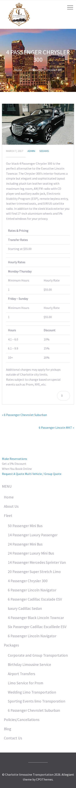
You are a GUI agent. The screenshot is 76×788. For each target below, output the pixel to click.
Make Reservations (14, 459)
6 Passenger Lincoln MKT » (56, 427)
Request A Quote (13, 474)
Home (18, 70)
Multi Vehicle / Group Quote (43, 474)
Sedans (44, 151)
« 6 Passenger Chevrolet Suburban (24, 415)
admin (31, 151)
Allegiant (68, 774)
